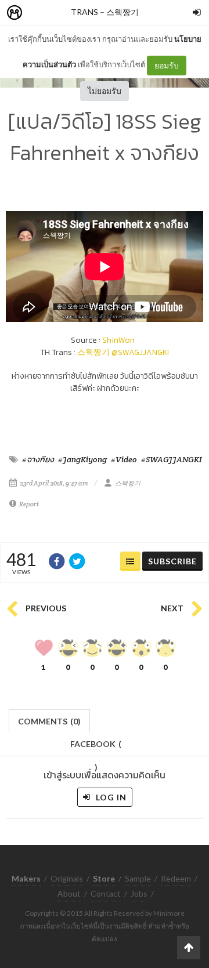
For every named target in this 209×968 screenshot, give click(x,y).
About (69, 893)
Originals (67, 878)
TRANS (84, 12)
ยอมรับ (166, 65)
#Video (124, 459)
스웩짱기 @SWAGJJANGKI (123, 352)
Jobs (139, 893)
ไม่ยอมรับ (104, 91)
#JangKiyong (82, 459)
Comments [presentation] (49, 721)
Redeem (176, 878)
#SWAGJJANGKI (171, 459)
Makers (40, 13)
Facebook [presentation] (95, 747)
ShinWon (118, 340)
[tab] (50, 720)
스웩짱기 (122, 12)
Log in (110, 797)
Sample (138, 878)
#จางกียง (38, 459)
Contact (106, 893)
